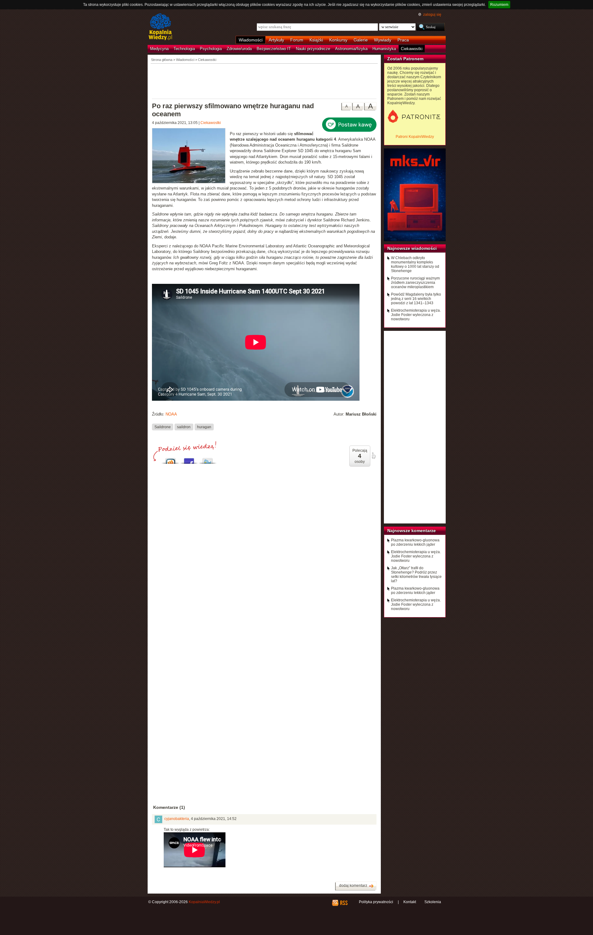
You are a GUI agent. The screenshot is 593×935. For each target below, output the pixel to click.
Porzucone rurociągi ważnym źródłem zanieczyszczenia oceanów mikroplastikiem (415, 282)
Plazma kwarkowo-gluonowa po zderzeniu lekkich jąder (415, 542)
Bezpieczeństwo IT (274, 48)
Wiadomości (251, 39)
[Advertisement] (264, 81)
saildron (184, 427)
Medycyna (159, 48)
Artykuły (276, 39)
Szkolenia (432, 902)
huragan (204, 427)
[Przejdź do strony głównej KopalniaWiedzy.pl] (160, 27)
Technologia (184, 48)
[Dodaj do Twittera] (207, 459)
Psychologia (211, 48)
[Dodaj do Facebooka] (189, 459)
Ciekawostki (412, 48)
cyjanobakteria (176, 819)
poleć (373, 455)
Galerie (361, 39)
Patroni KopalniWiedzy (415, 136)
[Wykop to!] (170, 459)
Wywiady (382, 39)
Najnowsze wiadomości (412, 248)
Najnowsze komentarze (411, 530)
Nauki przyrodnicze (313, 48)
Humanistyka (384, 48)
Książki (316, 39)
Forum (296, 39)
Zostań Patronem (405, 58)
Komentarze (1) (169, 807)
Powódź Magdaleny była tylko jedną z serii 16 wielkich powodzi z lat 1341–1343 (416, 298)
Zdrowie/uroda (239, 48)
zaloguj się (432, 14)
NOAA (171, 414)
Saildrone (162, 427)
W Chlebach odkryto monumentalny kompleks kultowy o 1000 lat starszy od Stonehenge (415, 264)
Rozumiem (499, 4)
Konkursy (338, 39)
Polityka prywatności (376, 902)
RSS (343, 903)
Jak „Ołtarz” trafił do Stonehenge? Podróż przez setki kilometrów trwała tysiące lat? (416, 574)
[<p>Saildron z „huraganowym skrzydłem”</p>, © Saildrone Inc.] (191, 156)
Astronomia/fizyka (351, 48)
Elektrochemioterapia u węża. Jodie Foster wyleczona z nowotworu (416, 314)
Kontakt (409, 902)
